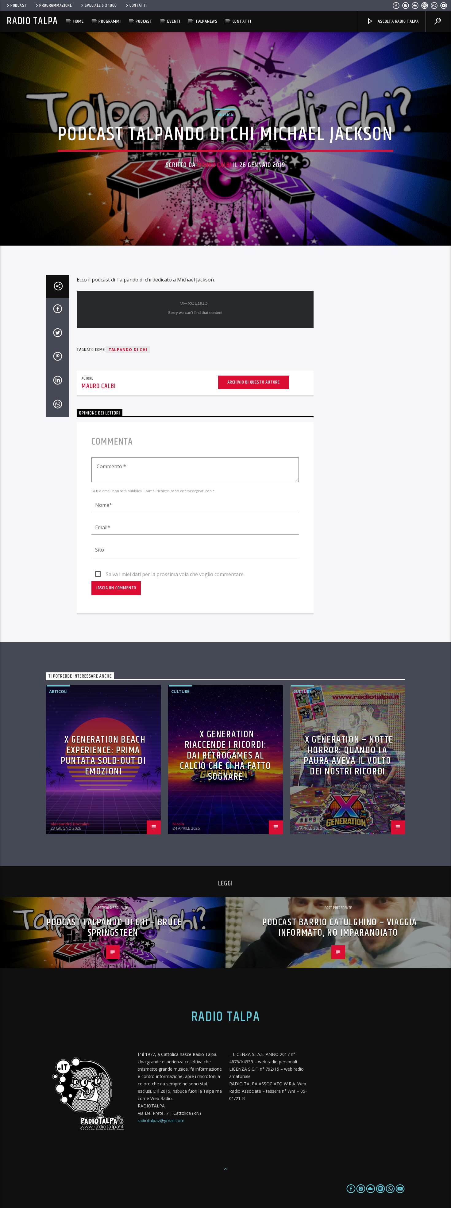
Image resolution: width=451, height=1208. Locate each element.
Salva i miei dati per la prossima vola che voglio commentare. (175, 574)
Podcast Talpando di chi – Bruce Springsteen (114, 928)
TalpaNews (206, 21)
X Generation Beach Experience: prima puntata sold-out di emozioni (103, 755)
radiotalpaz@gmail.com (161, 1120)
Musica (225, 114)
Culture (180, 691)
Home (78, 21)
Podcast (18, 5)
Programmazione (55, 5)
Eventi (173, 21)
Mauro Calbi (214, 165)
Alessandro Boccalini (70, 824)
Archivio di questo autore (253, 382)
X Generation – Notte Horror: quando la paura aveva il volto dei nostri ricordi (348, 755)
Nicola (178, 824)
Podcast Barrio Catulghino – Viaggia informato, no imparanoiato (339, 928)
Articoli (58, 691)
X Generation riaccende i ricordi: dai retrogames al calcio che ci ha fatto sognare (225, 755)
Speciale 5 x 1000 (101, 5)
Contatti (138, 5)
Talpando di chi (128, 349)
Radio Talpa (32, 21)
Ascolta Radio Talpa (397, 21)
